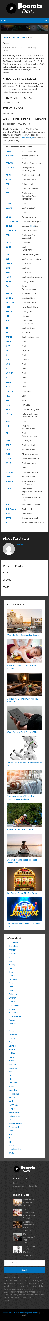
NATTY (9, 414)
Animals (12, 953)
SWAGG (9, 481)
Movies (12, 1097)
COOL (8, 217)
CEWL (8, 203)
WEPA (8, 518)
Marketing (13, 1090)
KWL (8, 387)
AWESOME (11, 156)
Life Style (13, 1083)
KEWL (8, 341)
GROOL (9, 298)
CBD (11, 990)
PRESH (9, 426)
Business (13, 976)
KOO (8, 364)
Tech (11, 1138)
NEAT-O (9, 421)
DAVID (9, 242)
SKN (8, 454)
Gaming (12, 1046)
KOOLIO (9, 373)
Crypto (12, 1009)
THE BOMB (11, 509)
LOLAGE (7, 579)
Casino (12, 987)
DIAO (8, 268)
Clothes (12, 1001)
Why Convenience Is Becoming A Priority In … (29, 1213)
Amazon (12, 950)
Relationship (14, 1116)
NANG (8, 409)
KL (7, 355)
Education (13, 1013)
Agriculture (13, 946)
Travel (11, 1145)
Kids (10, 1072)
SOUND (9, 472)
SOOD (8, 468)
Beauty (12, 965)
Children (12, 998)
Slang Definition (15, 1123)
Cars (11, 983)
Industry (12, 1064)
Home (11, 1057)
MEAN (8, 396)
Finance (12, 1024)
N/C (8, 405)
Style (11, 1134)
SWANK (9, 489)
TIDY (8, 514)
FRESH (9, 293)
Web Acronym (27, 138)
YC (7, 523)
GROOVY (10, 302)
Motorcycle (14, 1094)
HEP (7, 316)
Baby (11, 961)
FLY (7, 286)
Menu (4, 20)
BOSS (8, 179)
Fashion (12, 1020)
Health (12, 1049)
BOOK (8, 175)
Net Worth (13, 1105)
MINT (8, 400)
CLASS (9, 208)
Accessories (14, 942)
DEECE (9, 254)
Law (10, 1075)
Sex (10, 1120)
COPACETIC (11, 230)
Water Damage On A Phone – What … (29, 1238)
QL (7, 433)
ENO (8, 272)
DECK (8, 247)
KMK (5, 572)
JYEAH (9, 337)
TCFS (8, 505)
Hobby (12, 1053)
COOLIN (9, 226)
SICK (8, 450)
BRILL (8, 184)
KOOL (8, 369)
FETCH (9, 277)
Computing (14, 1005)
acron (7, 47)
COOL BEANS (12, 221)
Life (10, 1079)
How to (12, 1061)
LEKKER (9, 391)
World (11, 1153)
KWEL (8, 382)
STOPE (9, 477)
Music (11, 1101)
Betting (12, 968)
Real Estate (14, 1112)
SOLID (9, 463)
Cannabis (13, 979)
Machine (12, 1086)
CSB (8, 235)
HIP (7, 320)
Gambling (13, 1035)
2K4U (8, 151)
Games (12, 1038)
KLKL (8, 360)
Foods (11, 1031)
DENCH (9, 263)
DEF (7, 259)
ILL (7, 328)
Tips (10, 1142)
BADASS (9, 163)
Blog (11, 972)
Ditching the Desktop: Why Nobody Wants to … (29, 1226)
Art (10, 957)
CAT (8, 193)
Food (11, 1027)
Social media (14, 1127)
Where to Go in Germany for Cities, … (28, 1203)
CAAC (8, 189)
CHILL (32, 226)
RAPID (8, 445)
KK (7, 350)
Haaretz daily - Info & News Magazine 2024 (19, 1313)
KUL (8, 378)
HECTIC (9, 311)
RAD (8, 440)
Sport (11, 1131)
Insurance (13, 1068)
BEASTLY (10, 168)
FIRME (8, 281)
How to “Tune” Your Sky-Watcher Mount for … (29, 1250)
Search (24, 1270)
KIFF (8, 346)
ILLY (8, 332)
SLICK (8, 459)
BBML (6, 587)
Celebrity (13, 994)
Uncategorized (15, 1149)
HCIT (8, 307)
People (12, 1109)
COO (8, 212)
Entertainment (15, 1016)
